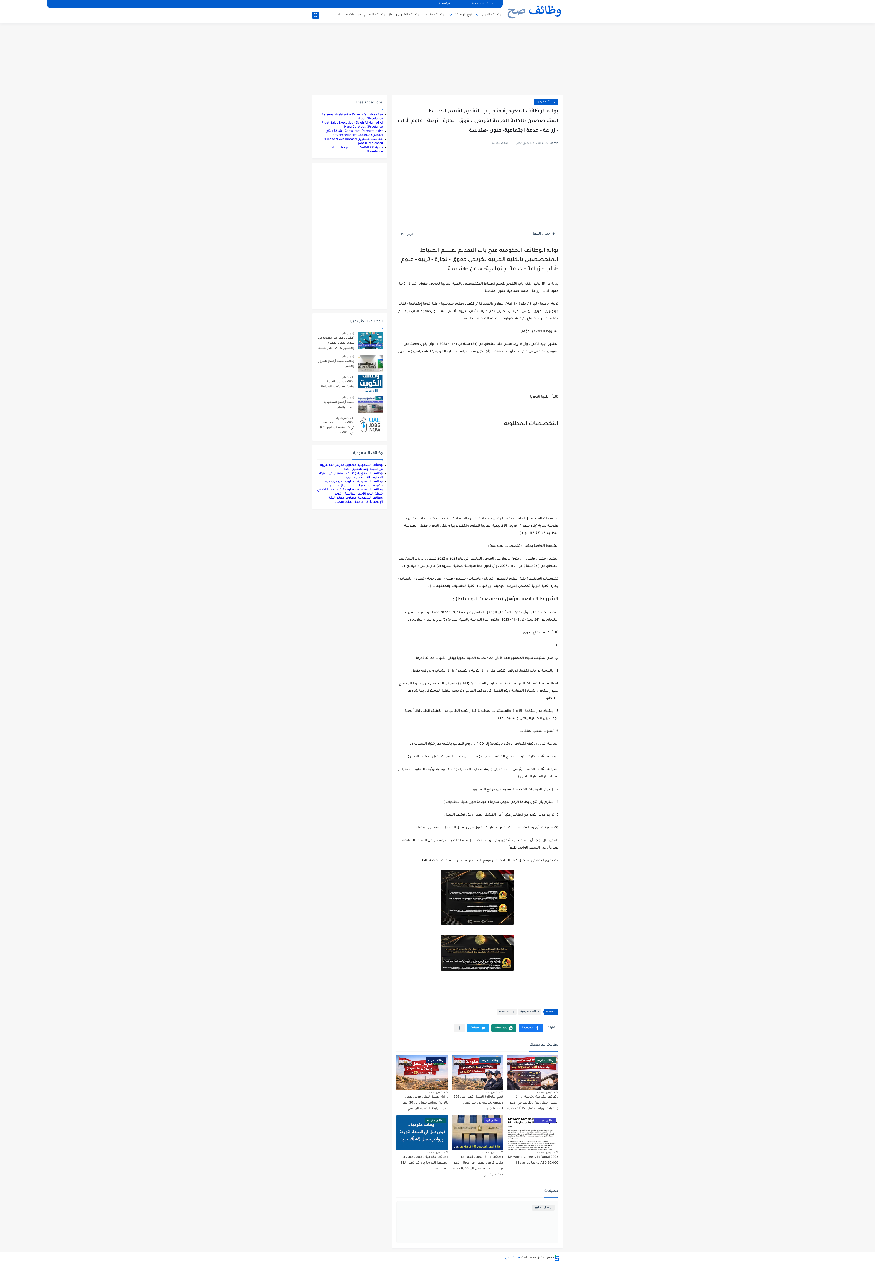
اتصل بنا (461, 4)
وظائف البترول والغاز (404, 15)
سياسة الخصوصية (484, 4)
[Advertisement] (437, 59)
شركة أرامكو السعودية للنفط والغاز (339, 405)
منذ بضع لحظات (546, 1092)
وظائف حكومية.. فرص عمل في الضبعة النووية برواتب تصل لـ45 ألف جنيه (424, 1163)
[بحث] (315, 15)
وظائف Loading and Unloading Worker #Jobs (337, 384)
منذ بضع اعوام (343, 418)
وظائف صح (513, 1257)
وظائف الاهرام (374, 15)
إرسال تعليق (543, 1207)
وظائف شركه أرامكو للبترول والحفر (335, 364)
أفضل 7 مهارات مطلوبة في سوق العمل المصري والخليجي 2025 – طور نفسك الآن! (335, 344)
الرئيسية (444, 4)
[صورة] (370, 340)
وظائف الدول (491, 15)
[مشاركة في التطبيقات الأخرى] (459, 1028)
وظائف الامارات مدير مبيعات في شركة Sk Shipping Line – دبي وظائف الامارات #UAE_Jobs (335, 428)
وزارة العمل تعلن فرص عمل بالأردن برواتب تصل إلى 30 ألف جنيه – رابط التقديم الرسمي (425, 1103)
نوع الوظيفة (463, 15)
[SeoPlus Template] (556, 1258)
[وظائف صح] (534, 11)
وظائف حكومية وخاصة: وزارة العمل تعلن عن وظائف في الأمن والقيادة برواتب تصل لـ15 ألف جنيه (532, 1103)
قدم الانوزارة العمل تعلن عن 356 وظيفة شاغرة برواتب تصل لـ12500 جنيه (478, 1103)
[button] (531, 1028)
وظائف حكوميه (433, 15)
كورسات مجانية (349, 15)
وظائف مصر (506, 1011)
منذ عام (346, 333)
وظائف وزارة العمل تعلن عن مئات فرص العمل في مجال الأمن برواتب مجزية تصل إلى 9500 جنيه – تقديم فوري (478, 1166)
